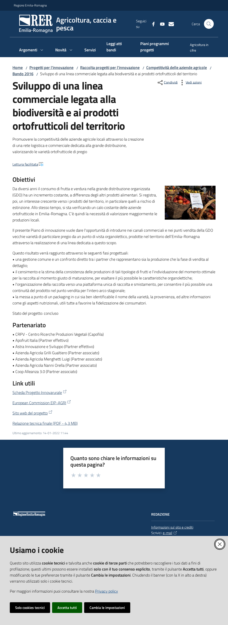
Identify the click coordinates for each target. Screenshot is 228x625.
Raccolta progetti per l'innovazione (110, 68)
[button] (209, 24)
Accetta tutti (67, 607)
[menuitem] (199, 48)
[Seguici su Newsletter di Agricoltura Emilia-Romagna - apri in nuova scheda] (169, 23)
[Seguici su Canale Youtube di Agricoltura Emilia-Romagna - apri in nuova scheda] (160, 23)
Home (17, 68)
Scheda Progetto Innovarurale (37, 393)
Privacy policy (106, 591)
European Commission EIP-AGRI (39, 403)
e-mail (167, 532)
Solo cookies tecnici (30, 607)
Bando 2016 (22, 74)
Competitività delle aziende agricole (176, 68)
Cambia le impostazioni (107, 607)
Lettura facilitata (25, 164)
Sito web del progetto (30, 413)
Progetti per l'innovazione (51, 68)
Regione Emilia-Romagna (30, 5)
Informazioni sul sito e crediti (172, 527)
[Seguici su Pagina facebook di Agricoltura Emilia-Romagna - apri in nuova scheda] (151, 23)
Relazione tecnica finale (45, 423)
